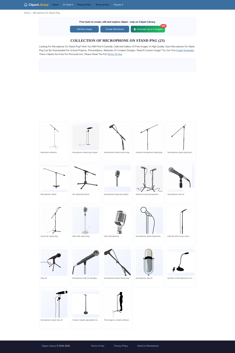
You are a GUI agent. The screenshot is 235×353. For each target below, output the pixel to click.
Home (55, 4)
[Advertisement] (117, 96)
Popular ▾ (118, 4)
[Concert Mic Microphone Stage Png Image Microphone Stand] (117, 143)
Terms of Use (102, 4)
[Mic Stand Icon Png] (181, 142)
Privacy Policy (84, 4)
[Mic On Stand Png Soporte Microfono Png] (54, 136)
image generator (185, 50)
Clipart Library (49, 346)
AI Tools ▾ (68, 4)
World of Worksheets (148, 346)
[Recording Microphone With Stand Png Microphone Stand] (54, 178)
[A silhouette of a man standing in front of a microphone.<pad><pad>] (117, 304)
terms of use (114, 54)
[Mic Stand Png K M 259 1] (85, 179)
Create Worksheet (115, 29)
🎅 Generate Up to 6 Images (149, 28)
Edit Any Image (84, 29)
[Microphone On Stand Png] (85, 136)
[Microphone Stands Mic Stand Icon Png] (149, 143)
